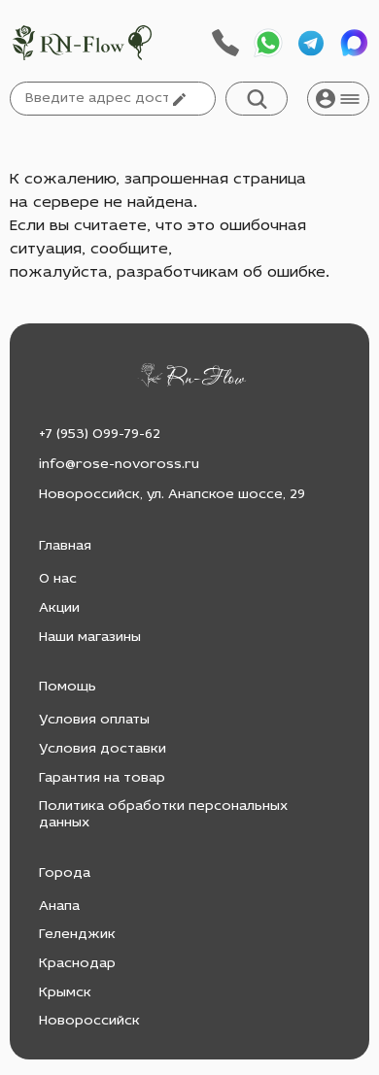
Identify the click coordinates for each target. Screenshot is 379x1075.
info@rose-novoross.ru (119, 464)
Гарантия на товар (102, 778)
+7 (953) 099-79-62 (99, 434)
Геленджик (77, 934)
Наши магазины (90, 637)
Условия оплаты (94, 720)
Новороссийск (89, 1021)
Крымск (65, 993)
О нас (58, 579)
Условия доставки (102, 749)
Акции (59, 608)
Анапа (59, 906)
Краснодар (77, 964)
